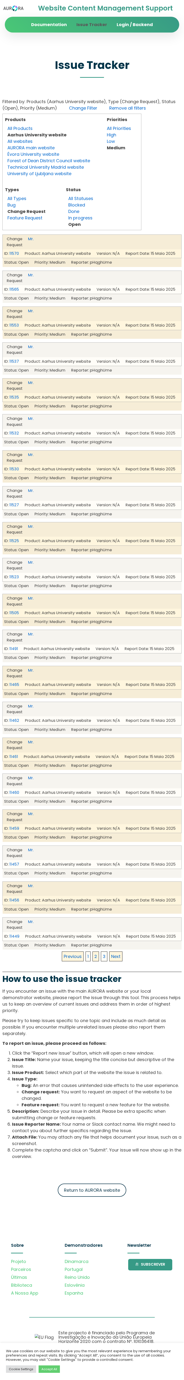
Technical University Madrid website (45, 167)
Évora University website (33, 154)
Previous (73, 956)
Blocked (76, 205)
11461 (13, 756)
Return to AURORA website (92, 1190)
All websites (20, 141)
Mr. (31, 239)
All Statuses (80, 198)
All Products (20, 128)
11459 (14, 828)
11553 (14, 325)
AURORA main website (31, 148)
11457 (14, 864)
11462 (14, 720)
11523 (14, 577)
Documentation (49, 25)
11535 (14, 397)
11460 (14, 792)
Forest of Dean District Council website (48, 161)
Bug (11, 205)
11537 (14, 361)
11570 (14, 253)
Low (111, 141)
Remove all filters (127, 108)
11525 (14, 541)
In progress (80, 218)
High (111, 135)
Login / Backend (135, 25)
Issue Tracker (91, 25)
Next (116, 956)
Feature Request (24, 218)
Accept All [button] (49, 1369)
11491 (13, 648)
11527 (14, 505)
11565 (14, 289)
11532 (14, 433)
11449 (14, 936)
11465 (14, 684)
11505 (14, 613)
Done (73, 211)
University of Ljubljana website (39, 174)
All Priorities (119, 128)
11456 (14, 900)
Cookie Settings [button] (21, 1369)
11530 (14, 469)
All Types (16, 198)
